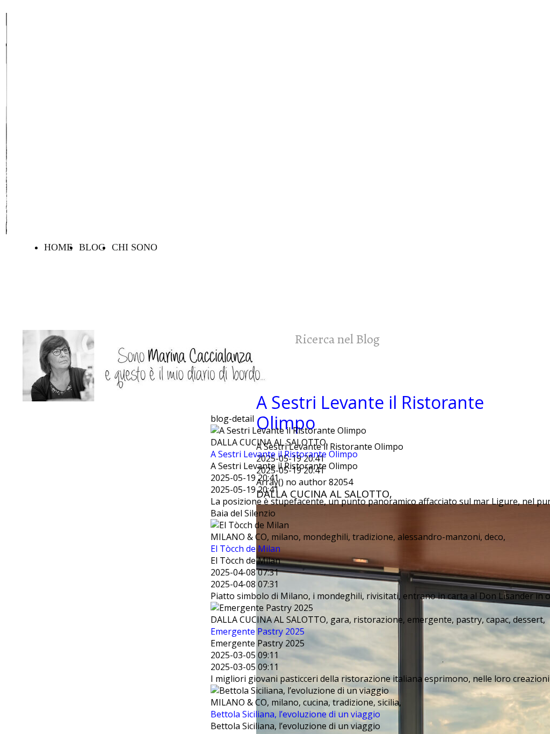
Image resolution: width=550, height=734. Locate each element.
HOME (58, 247)
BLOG (92, 247)
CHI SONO (134, 247)
